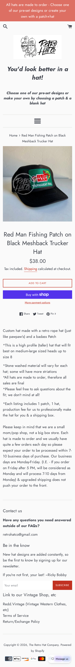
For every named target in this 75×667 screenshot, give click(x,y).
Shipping (30, 268)
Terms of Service (16, 615)
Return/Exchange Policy (21, 621)
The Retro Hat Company (44, 645)
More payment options (37, 302)
